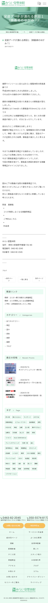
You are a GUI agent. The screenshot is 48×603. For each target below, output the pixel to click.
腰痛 (36, 463)
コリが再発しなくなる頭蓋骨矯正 (17, 212)
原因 (33, 432)
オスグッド (32, 448)
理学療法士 (9, 448)
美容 (8, 338)
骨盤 (14, 469)
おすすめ (36, 417)
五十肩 (27, 427)
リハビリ (8, 438)
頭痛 (19, 469)
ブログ (4, 270)
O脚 (19, 463)
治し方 (22, 432)
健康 (8, 342)
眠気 (39, 453)
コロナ (20, 458)
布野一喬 (25, 443)
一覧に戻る (24, 279)
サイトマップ (36, 582)
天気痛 (15, 432)
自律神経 (26, 469)
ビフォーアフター (21, 422)
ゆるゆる (8, 427)
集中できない (36, 427)
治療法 (8, 432)
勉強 (16, 448)
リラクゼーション (11, 474)
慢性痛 (34, 469)
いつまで (15, 453)
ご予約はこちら (10, 219)
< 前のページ (9, 279)
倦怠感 (34, 458)
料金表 (6, 226)
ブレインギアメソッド (12, 443)
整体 (14, 463)
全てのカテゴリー (12, 321)
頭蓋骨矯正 (9, 422)
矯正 (8, 325)
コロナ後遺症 (31, 453)
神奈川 (8, 463)
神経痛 (8, 469)
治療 (21, 427)
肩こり (30, 463)
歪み (8, 329)
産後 (8, 334)
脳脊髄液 (32, 422)
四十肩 (8, 417)
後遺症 (27, 458)
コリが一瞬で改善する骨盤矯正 (21, 298)
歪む (32, 443)
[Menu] (44, 3)
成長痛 (8, 453)
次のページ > (39, 279)
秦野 (22, 453)
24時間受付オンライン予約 (21, 304)
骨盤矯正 (24, 448)
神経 (15, 427)
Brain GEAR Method (20, 438)
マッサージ (27, 417)
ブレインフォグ (10, 458)
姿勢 (39, 422)
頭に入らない (17, 417)
